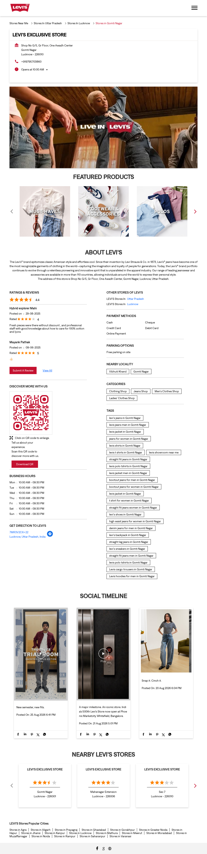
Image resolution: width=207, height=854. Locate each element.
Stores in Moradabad (159, 833)
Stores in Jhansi (30, 833)
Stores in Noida (41, 836)
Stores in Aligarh (41, 829)
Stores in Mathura (107, 833)
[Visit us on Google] (103, 848)
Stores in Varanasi (120, 836)
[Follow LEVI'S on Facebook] (97, 848)
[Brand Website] (110, 848)
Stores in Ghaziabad (94, 829)
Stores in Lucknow (80, 833)
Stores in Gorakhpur (122, 829)
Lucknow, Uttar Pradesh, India (27, 536)
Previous (12, 211)
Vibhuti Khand (118, 371)
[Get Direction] (50, 536)
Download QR (24, 464)
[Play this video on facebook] (41, 655)
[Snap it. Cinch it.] (166, 673)
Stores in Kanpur (55, 833)
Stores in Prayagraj (66, 829)
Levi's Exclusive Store (45, 769)
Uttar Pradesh (135, 298)
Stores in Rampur (64, 836)
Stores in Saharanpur (92, 836)
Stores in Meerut (132, 833)
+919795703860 (31, 61)
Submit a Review (23, 370)
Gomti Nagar (141, 371)
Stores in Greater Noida (153, 829)
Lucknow (132, 304)
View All (47, 370)
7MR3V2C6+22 (19, 532)
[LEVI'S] (20, 8)
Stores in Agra (18, 829)
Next (195, 211)
